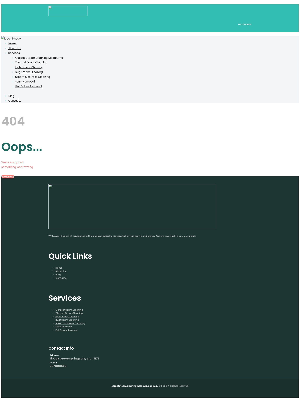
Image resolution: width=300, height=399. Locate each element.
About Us (60, 271)
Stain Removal (63, 326)
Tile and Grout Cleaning (69, 313)
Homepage (7, 176)
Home (58, 268)
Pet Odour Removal (66, 330)
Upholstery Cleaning (67, 316)
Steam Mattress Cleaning (70, 323)
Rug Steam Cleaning (67, 320)
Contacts (60, 278)
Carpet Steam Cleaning (69, 309)
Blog (58, 274)
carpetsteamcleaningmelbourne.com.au (134, 386)
